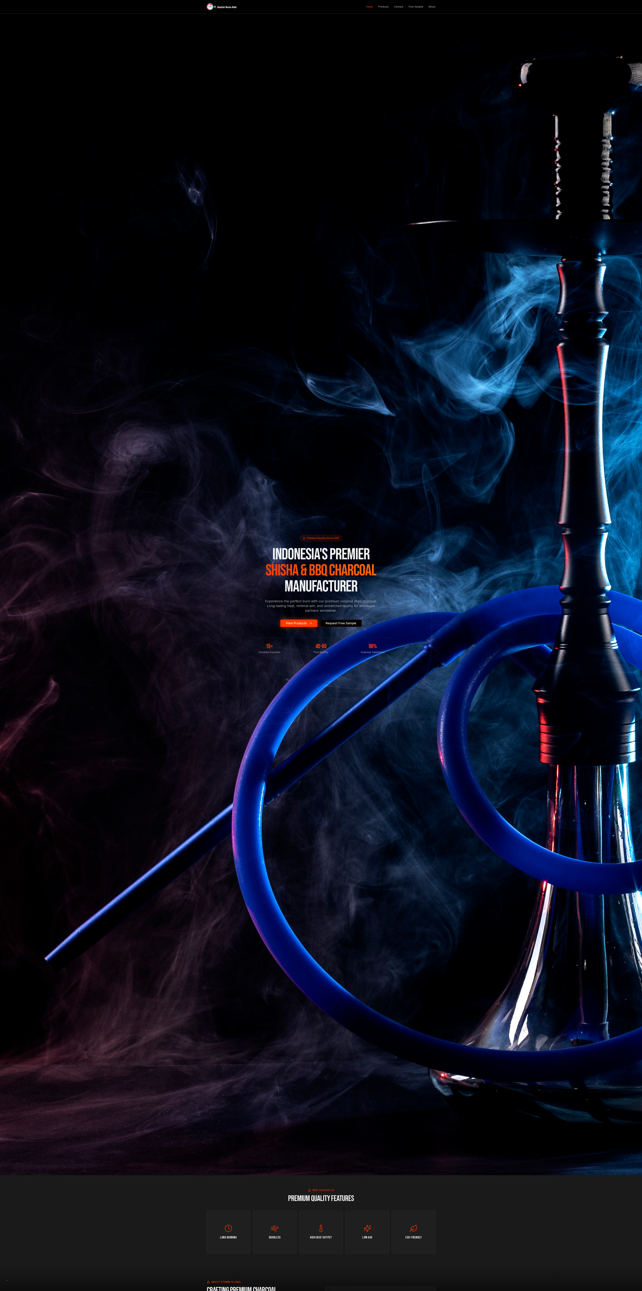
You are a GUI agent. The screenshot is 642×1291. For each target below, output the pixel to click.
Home (369, 6)
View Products (296, 623)
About (432, 6)
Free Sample (416, 6)
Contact (398, 6)
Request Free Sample (341, 623)
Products (383, 6)
